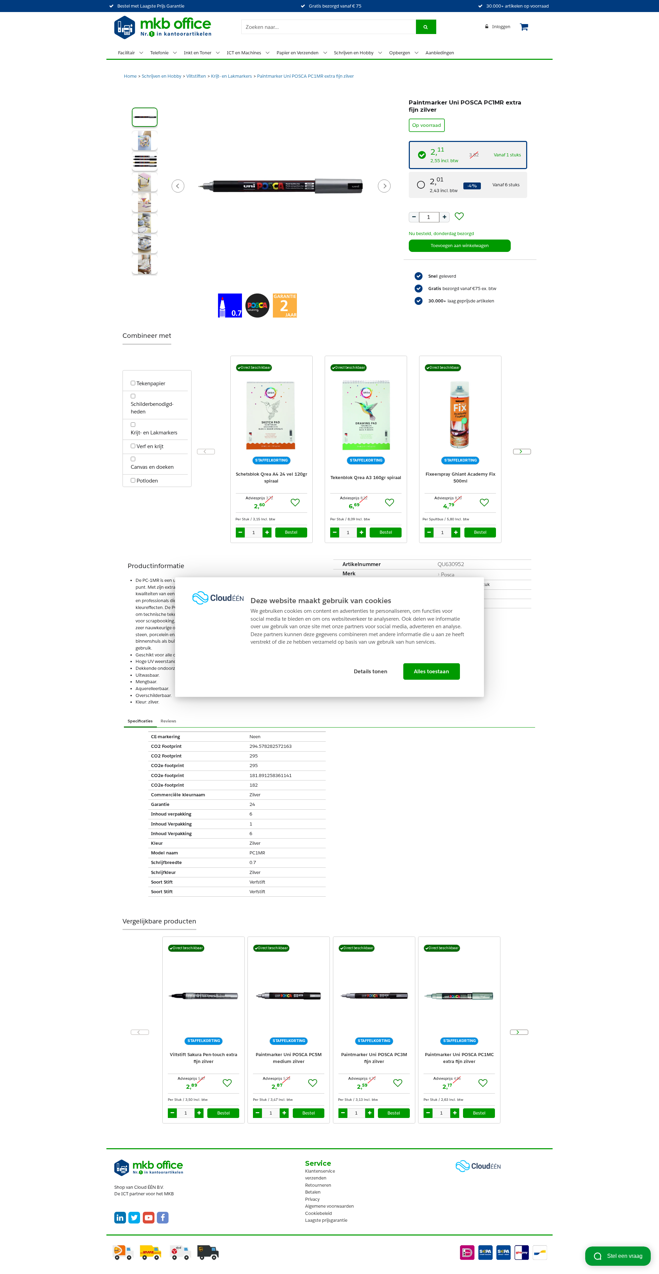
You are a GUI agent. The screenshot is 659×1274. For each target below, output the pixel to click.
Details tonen (371, 671)
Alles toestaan (431, 671)
